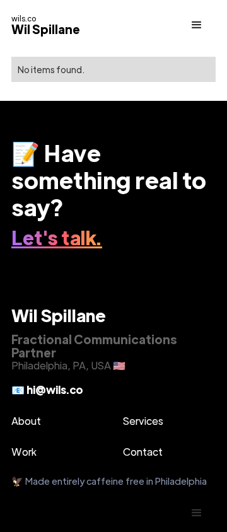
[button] (197, 25)
